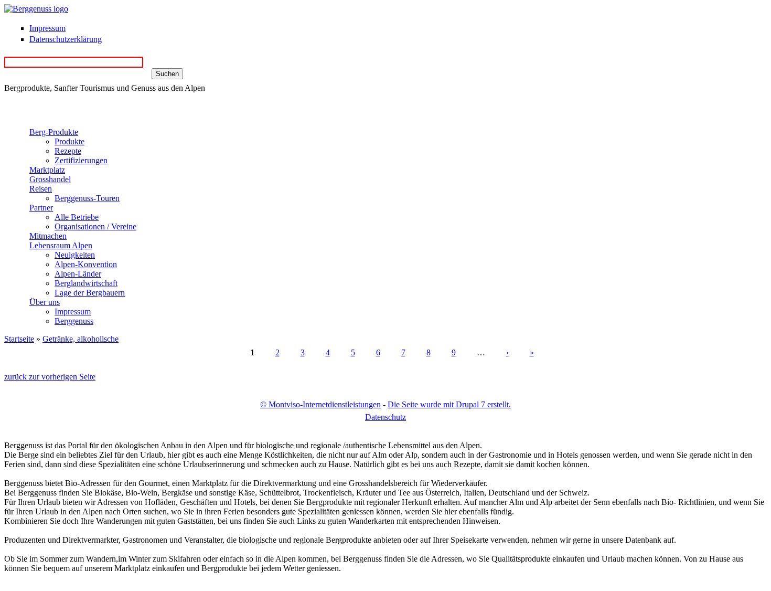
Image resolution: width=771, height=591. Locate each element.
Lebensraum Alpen (60, 245)
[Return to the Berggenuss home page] (36, 8)
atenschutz (385, 417)
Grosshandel (50, 179)
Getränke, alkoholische (80, 338)
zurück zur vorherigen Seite (49, 376)
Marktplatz (47, 169)
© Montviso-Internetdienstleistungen (320, 404)
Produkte (69, 141)
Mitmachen (48, 235)
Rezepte (68, 150)
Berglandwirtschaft (86, 283)
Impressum (47, 28)
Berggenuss (74, 320)
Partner (41, 207)
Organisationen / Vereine (95, 226)
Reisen (40, 188)
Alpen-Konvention (86, 264)
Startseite (19, 338)
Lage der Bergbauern (90, 292)
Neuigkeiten (75, 254)
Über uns (44, 302)
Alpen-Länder (78, 273)
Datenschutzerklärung (65, 39)
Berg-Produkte (53, 132)
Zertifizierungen (81, 160)
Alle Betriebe (77, 217)
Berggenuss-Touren (87, 198)
